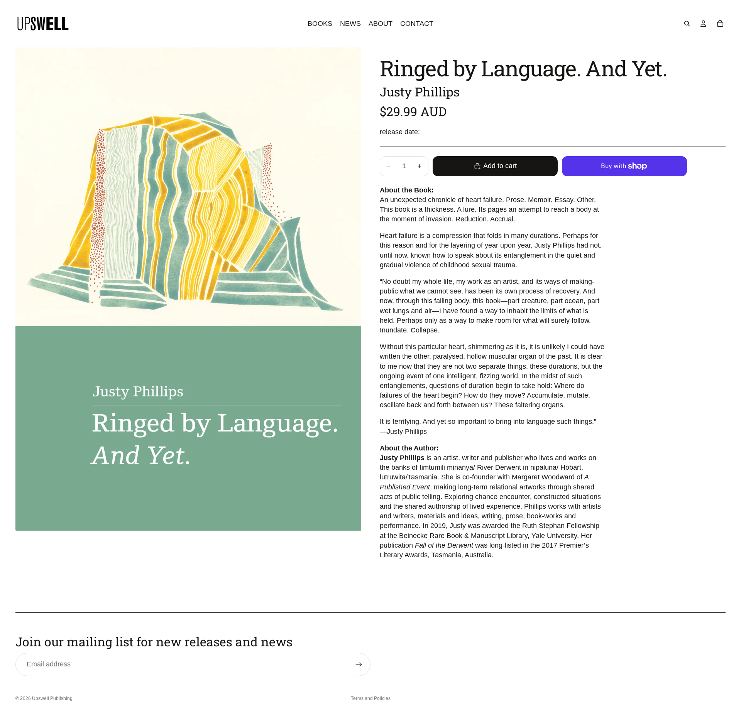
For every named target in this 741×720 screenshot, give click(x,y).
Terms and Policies (371, 698)
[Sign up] (359, 664)
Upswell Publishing (52, 698)
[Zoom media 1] (188, 289)
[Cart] (720, 23)
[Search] (686, 23)
